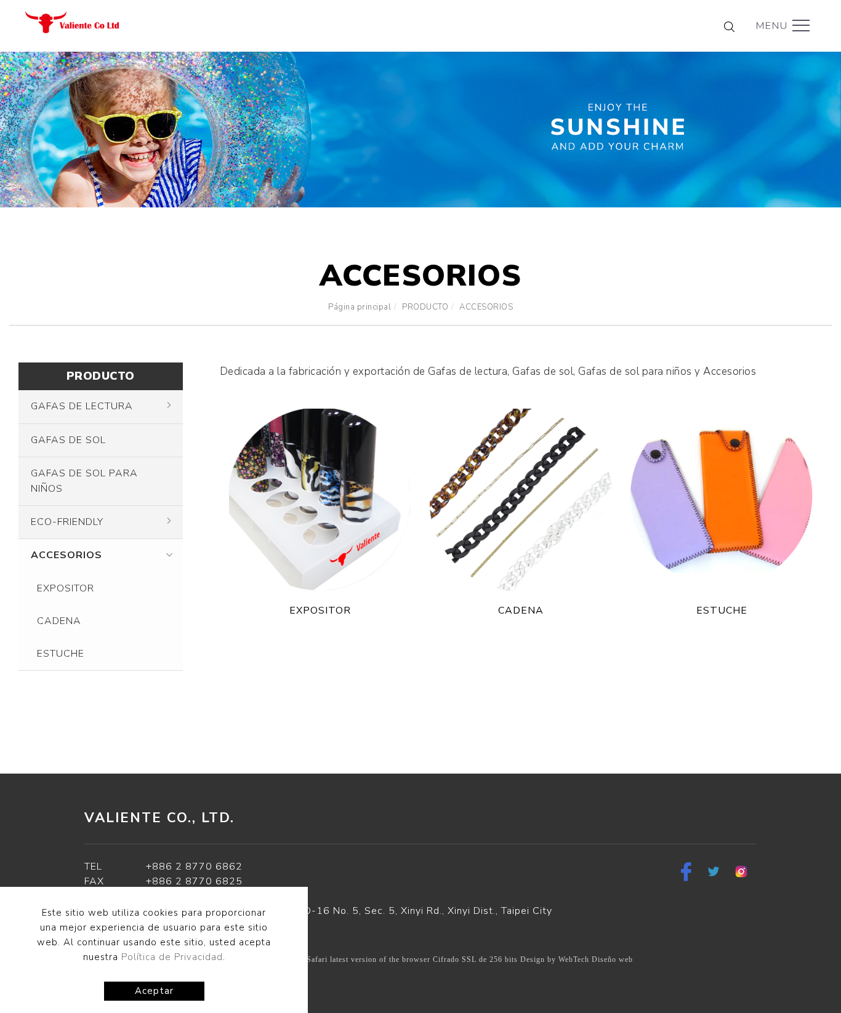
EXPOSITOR (65, 588)
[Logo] (72, 21)
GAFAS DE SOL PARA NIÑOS (84, 480)
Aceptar (154, 991)
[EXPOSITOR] (320, 499)
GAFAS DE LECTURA (82, 406)
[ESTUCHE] (721, 499)
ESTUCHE (60, 653)
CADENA (59, 621)
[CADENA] (521, 499)
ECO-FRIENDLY (67, 522)
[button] (729, 26)
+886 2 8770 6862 (194, 866)
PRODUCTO (425, 307)
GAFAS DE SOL (68, 440)
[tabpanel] (420, 129)
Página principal (359, 307)
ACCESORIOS (486, 307)
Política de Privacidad (172, 957)
